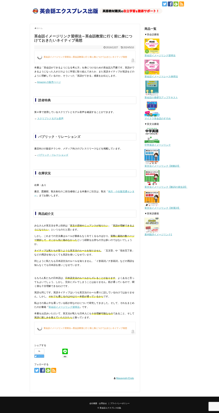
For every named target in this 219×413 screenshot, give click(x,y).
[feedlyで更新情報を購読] (175, 3)
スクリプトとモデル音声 (50, 118)
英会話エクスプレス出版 (110, 408)
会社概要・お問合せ (98, 403)
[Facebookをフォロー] (170, 3)
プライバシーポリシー (120, 403)
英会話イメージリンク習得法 (64, 307)
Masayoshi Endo (125, 378)
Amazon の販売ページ (49, 82)
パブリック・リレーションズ (52, 155)
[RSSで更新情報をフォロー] (181, 3)
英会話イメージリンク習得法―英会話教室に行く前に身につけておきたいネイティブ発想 (85, 57)
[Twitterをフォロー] (164, 3)
